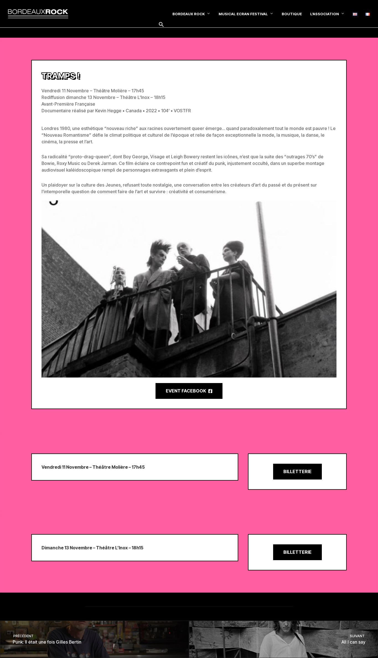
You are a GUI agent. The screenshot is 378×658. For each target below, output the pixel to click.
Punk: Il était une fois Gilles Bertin (46, 639)
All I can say (353, 639)
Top (365, 645)
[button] (161, 25)
